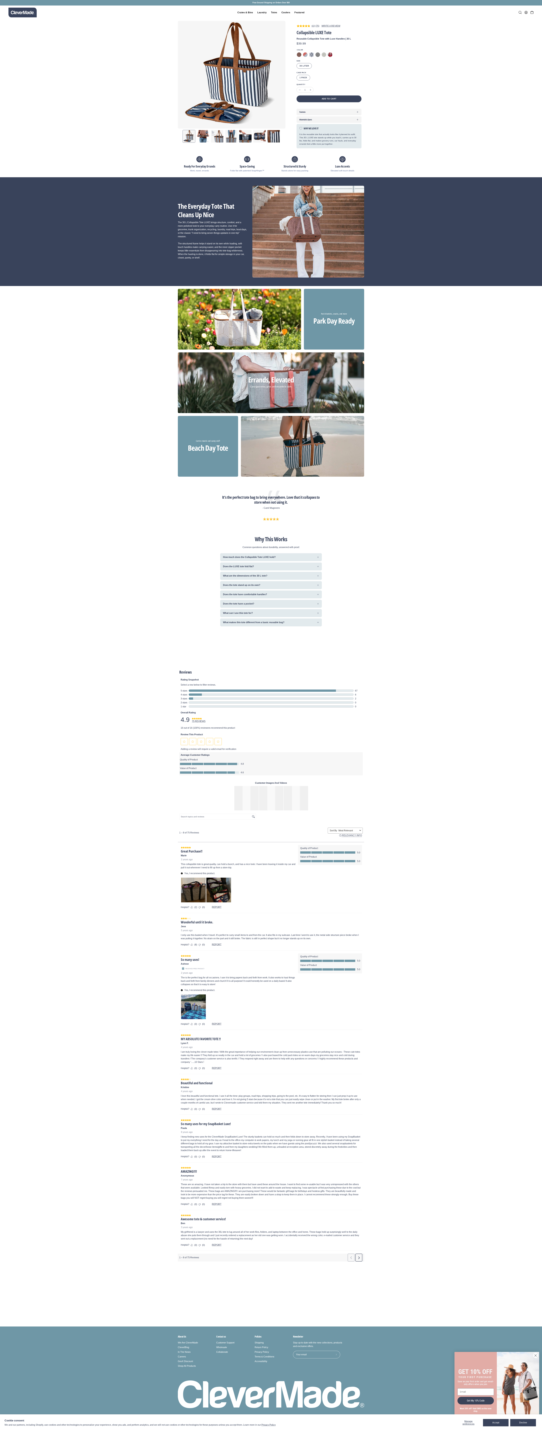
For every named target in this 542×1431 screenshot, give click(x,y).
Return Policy (261, 1347)
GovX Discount (185, 1361)
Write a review (331, 26)
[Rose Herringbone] (305, 54)
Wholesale (221, 1347)
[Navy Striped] (311, 54)
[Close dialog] (535, 1355)
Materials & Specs (305, 119)
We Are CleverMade (188, 1342)
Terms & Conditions (264, 1356)
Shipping (259, 1342)
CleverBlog (183, 1347)
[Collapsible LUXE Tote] (189, 136)
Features (302, 112)
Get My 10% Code (476, 1400)
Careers (182, 1356)
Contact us (221, 1336)
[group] (271, 3)
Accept (495, 1422)
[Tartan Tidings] (330, 54)
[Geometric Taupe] (324, 54)
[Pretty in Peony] (299, 54)
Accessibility (261, 1361)
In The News (184, 1352)
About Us (182, 1336)
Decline (523, 1422)
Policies (258, 1336)
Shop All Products (187, 1366)
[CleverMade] (22, 12)
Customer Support (225, 1342)
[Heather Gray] (317, 54)
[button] (520, 12)
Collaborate (222, 1352)
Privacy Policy (268, 1425)
